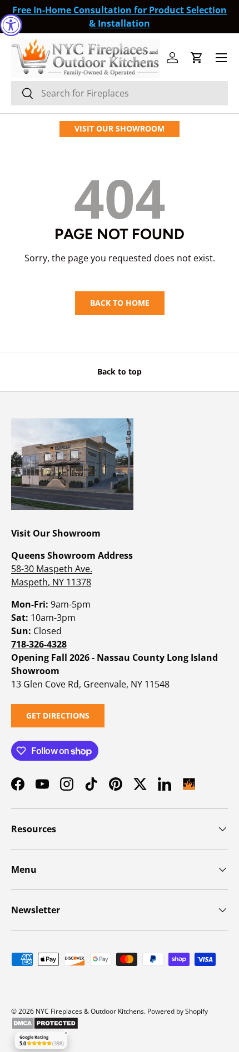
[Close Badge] (65, 1033)
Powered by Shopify (177, 1011)
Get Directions (57, 715)
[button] (197, 57)
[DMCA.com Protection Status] (44, 1021)
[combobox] (119, 93)
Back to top (119, 371)
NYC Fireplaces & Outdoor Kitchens (90, 1011)
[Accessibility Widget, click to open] (11, 25)
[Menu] (221, 57)
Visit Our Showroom (119, 128)
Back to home (120, 302)
